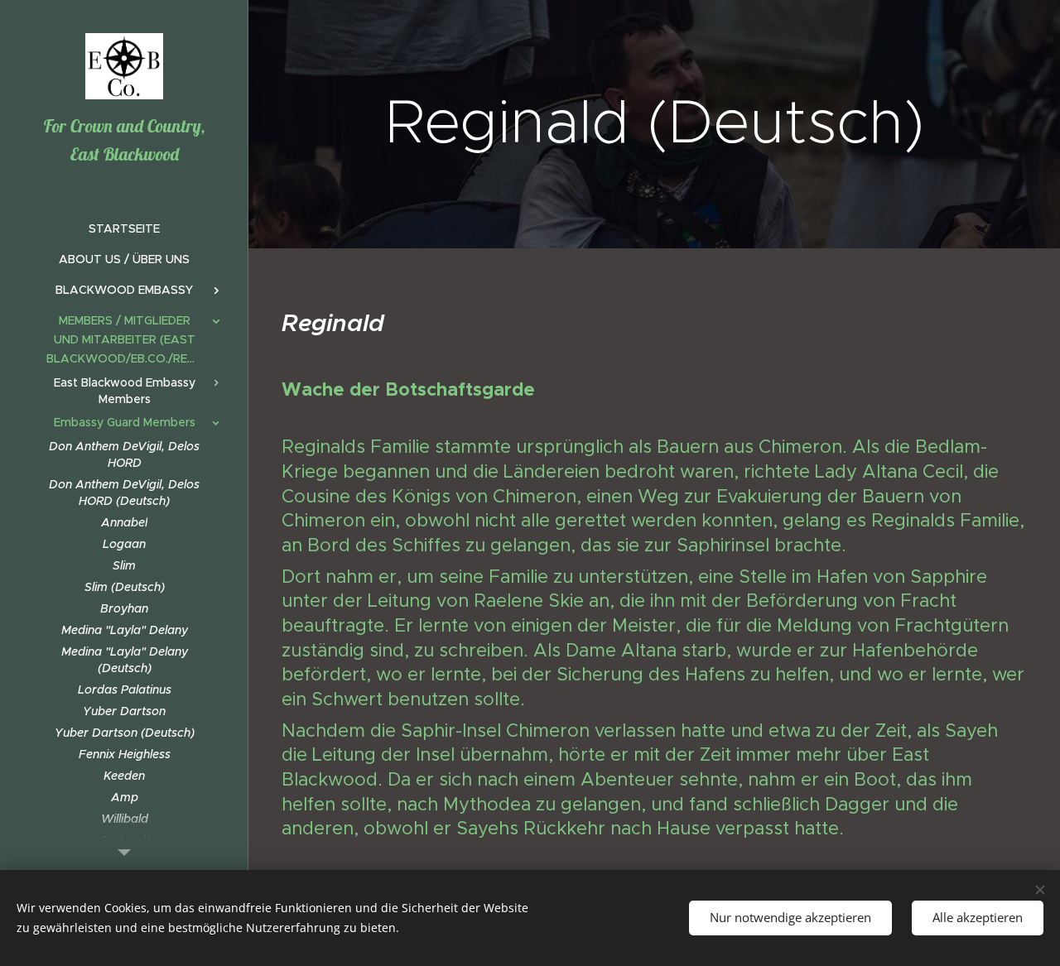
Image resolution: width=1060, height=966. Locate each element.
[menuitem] (124, 228)
